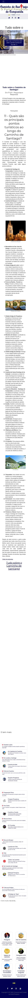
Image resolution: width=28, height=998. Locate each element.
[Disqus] (14, 704)
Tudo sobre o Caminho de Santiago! (14, 88)
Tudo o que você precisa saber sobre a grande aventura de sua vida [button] (14, 42)
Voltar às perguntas (12, 564)
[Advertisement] (14, 71)
